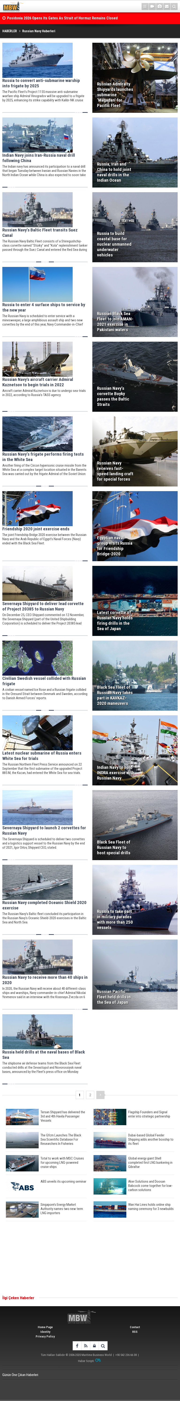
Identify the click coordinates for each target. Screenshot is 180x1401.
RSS (135, 1332)
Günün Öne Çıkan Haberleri (20, 1375)
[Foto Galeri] (159, 6)
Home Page (45, 1327)
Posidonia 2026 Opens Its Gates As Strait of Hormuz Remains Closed (63, 14)
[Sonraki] (100, 1095)
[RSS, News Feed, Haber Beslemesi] (85, 1345)
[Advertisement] (90, 1258)
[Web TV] (152, 6)
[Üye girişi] (94, 1345)
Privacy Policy (45, 1336)
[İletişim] (166, 6)
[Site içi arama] (174, 6)
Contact (135, 1327)
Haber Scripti (86, 1361)
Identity (45, 1332)
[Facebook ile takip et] (77, 1345)
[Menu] (145, 6)
